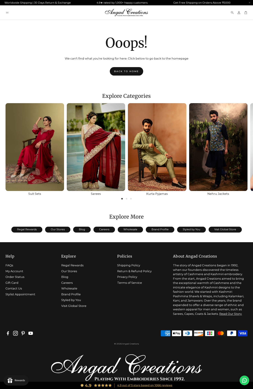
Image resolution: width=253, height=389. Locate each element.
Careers (104, 229)
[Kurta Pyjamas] (157, 147)
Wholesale (130, 229)
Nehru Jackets (218, 193)
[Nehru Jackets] (218, 147)
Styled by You (191, 229)
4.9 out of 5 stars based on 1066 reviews (144, 385)
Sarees (96, 193)
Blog (82, 229)
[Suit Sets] (35, 147)
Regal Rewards (27, 229)
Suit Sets (34, 193)
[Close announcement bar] (249, 2)
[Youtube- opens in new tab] (30, 333)
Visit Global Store (225, 229)
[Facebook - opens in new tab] (8, 333)
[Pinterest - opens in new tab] (23, 333)
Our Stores (58, 229)
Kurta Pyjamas (157, 193)
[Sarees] (96, 147)
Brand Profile (160, 229)
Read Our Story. (230, 314)
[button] (7, 12)
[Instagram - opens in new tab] (15, 333)
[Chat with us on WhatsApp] (244, 380)
